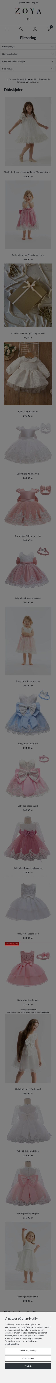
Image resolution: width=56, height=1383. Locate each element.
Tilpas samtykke (28, 1358)
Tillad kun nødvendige (28, 1351)
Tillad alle (28, 1366)
